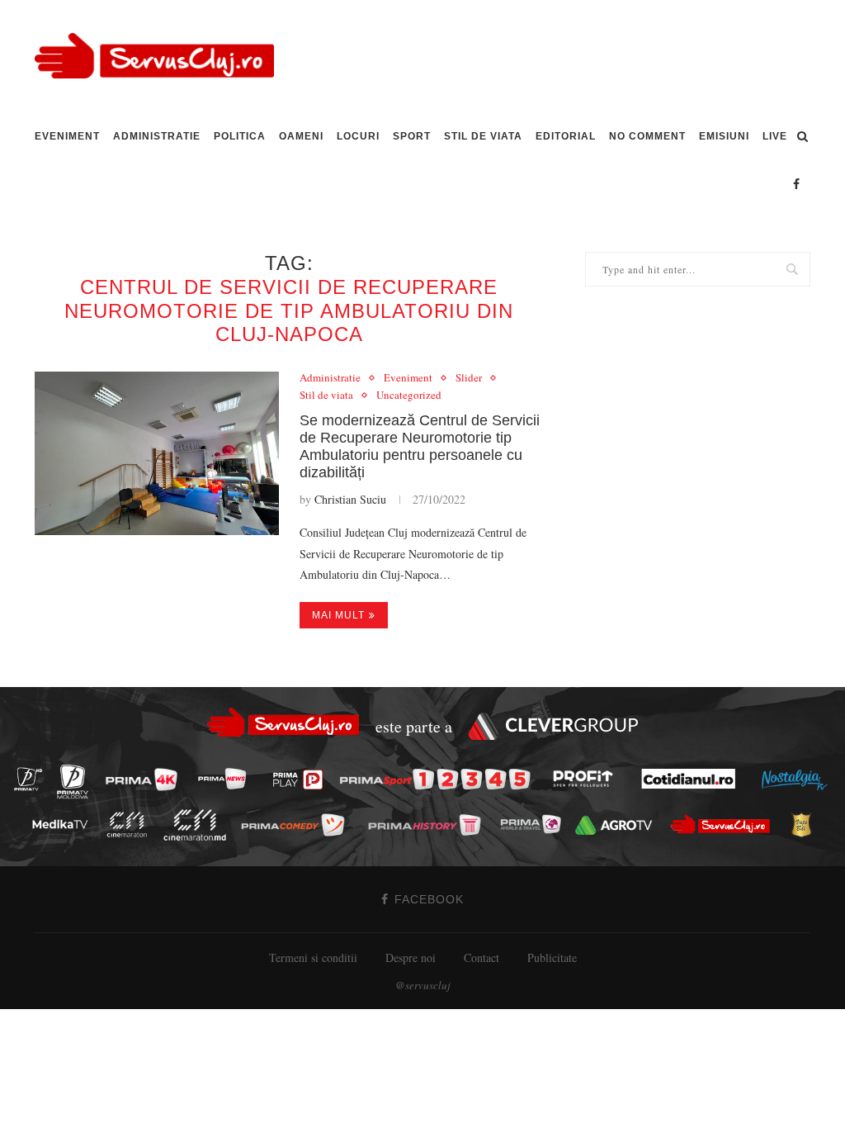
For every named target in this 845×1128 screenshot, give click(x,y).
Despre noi (410, 957)
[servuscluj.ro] (724, 824)
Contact (481, 957)
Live (774, 136)
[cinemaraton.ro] (131, 824)
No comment (647, 136)
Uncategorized (408, 395)
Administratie (157, 136)
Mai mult (338, 615)
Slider (469, 378)
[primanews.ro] (227, 778)
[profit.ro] (587, 778)
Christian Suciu (350, 499)
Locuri (358, 136)
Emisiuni (724, 136)
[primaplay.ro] (302, 779)
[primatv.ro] (33, 778)
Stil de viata (483, 136)
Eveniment (67, 136)
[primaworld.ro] (535, 824)
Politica (240, 136)
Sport (412, 136)
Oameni (301, 136)
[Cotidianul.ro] (692, 779)
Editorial (566, 136)
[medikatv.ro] (64, 824)
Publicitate (552, 957)
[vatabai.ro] (805, 825)
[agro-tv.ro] (618, 825)
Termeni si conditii (313, 957)
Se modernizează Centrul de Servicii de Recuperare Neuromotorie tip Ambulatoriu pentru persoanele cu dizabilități (420, 446)
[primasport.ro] (439, 779)
